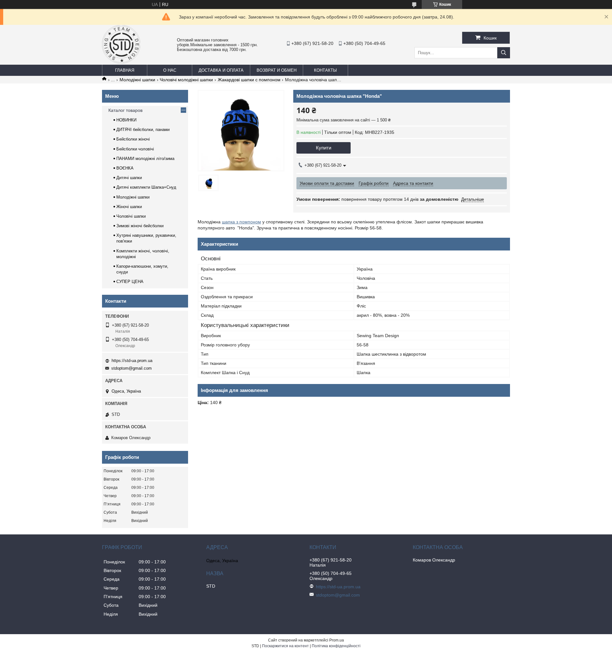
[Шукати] (503, 52)
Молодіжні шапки (137, 79)
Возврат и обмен (276, 70)
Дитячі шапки (129, 177)
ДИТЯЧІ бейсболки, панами (143, 129)
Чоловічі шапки (131, 216)
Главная (124, 70)
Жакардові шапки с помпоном (249, 79)
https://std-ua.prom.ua (132, 360)
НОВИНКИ (126, 120)
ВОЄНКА (125, 168)
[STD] (121, 61)
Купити (323, 147)
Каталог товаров (125, 110)
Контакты (325, 70)
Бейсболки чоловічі (135, 149)
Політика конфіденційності (336, 646)
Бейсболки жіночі (133, 139)
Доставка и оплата (221, 70)
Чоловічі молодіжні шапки (186, 79)
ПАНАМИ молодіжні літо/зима (145, 158)
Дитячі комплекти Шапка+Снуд (146, 187)
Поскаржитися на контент (285, 646)
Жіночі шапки (129, 206)
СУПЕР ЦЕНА (129, 281)
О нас (169, 70)
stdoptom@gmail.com (131, 368)
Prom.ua (336, 640)
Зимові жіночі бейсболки (140, 225)
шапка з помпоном (241, 221)
